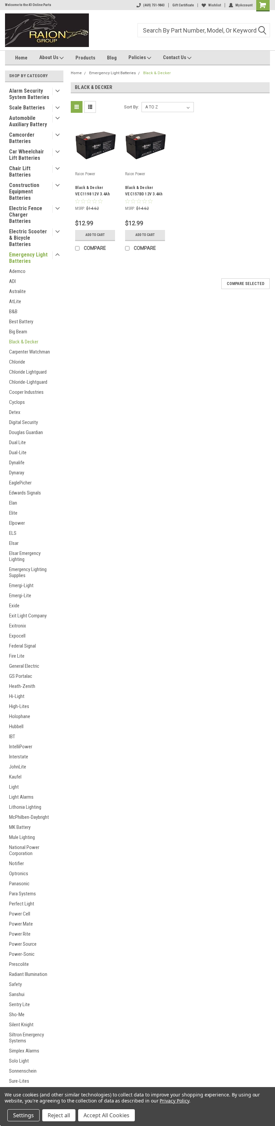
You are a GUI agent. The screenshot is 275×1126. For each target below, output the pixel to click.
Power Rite (20, 934)
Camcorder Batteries (22, 138)
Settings (23, 1115)
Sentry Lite (19, 1004)
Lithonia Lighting (25, 807)
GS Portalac (20, 676)
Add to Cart (95, 235)
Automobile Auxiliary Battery (28, 121)
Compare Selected (245, 283)
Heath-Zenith (22, 686)
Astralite (17, 291)
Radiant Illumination (28, 974)
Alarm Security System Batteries (29, 94)
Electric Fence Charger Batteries (25, 214)
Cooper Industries (26, 392)
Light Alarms (21, 797)
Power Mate (21, 924)
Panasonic (19, 884)
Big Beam (18, 332)
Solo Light (19, 1061)
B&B (13, 312)
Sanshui (16, 994)
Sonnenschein (23, 1071)
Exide (14, 606)
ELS (12, 533)
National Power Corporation (24, 850)
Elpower (17, 523)
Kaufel (15, 777)
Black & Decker (23, 342)
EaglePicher (20, 483)
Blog (112, 58)
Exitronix (17, 626)
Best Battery (21, 322)
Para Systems (22, 894)
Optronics (18, 874)
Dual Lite (17, 442)
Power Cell (19, 914)
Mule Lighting (22, 837)
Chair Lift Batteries (20, 171)
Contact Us (175, 57)
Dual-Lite (17, 453)
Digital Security (23, 422)
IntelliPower (20, 747)
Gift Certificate (183, 5)
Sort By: (131, 106)
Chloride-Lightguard (28, 382)
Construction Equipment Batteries (24, 191)
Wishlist (214, 5)
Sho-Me (16, 1015)
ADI (12, 281)
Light (14, 787)
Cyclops (17, 402)
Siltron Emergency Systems (26, 1038)
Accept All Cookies (106, 1115)
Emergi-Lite (20, 596)
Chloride (17, 362)
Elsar (13, 543)
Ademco (17, 271)
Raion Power (85, 174)
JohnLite (17, 767)
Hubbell (16, 726)
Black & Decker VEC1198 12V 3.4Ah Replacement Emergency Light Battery (92, 191)
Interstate (18, 757)
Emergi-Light (21, 585)
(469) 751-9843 (154, 5)
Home (21, 58)
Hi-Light (16, 696)
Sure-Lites (19, 1081)
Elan (13, 503)
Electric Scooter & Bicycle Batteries (28, 237)
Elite (13, 513)
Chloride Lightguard (28, 372)
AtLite (15, 301)
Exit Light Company (28, 616)
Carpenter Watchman (29, 352)
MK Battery (20, 827)
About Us (49, 57)
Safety (15, 984)
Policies (137, 57)
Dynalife (16, 463)
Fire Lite (16, 656)
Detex (14, 412)
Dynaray (16, 473)
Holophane (19, 716)
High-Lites (19, 706)
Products (85, 58)
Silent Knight (21, 1025)
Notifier (16, 863)
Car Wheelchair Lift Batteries (26, 154)
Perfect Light (21, 904)
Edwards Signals (25, 493)
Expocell (17, 636)
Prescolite (19, 964)
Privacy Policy (174, 1100)
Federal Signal (22, 646)
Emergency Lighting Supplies (28, 572)
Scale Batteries (27, 107)
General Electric (24, 666)
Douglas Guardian (26, 432)
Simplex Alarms (24, 1051)
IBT (12, 737)
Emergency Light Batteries (28, 257)
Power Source (23, 944)
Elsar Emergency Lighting (25, 556)
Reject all (59, 1115)
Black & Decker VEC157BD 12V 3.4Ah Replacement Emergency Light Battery (144, 191)
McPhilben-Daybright (29, 817)
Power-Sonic (22, 954)
